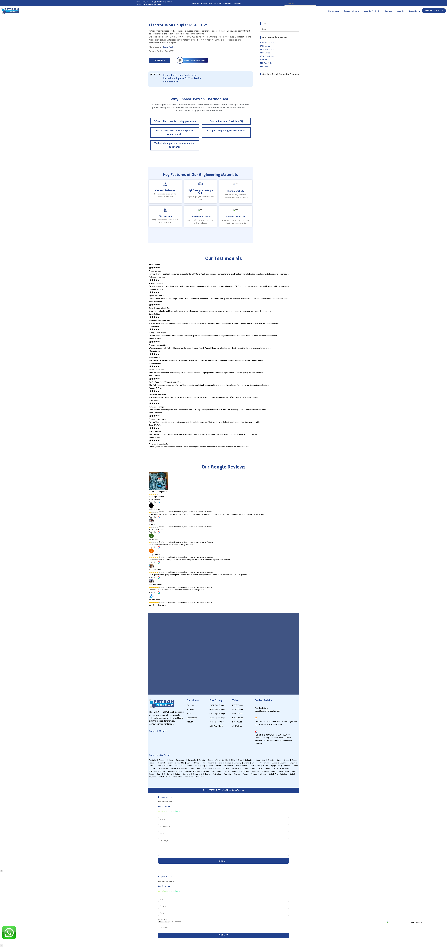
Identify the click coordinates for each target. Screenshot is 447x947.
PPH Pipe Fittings (266, 63)
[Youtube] (159, 738)
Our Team (217, 3)
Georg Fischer (169, 47)
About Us (195, 3)
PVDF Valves (265, 46)
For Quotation (261, 708)
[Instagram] (172, 738)
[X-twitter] (179, 738)
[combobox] (300, 3)
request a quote (434, 10)
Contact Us (237, 3)
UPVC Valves (265, 53)
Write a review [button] (155, 499)
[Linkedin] (166, 738)
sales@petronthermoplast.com (170, 811)
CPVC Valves (265, 60)
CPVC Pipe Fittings (267, 56)
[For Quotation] (256, 705)
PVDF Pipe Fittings (267, 42)
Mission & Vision (206, 3)
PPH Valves (264, 66)
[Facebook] (152, 738)
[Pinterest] (152, 744)
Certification (227, 3)
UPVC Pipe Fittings (267, 49)
